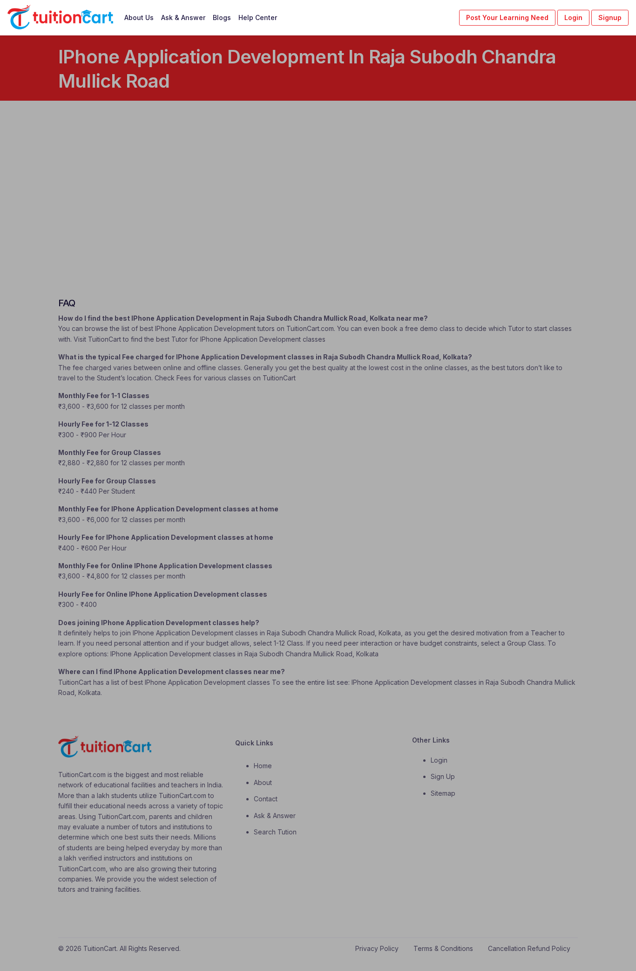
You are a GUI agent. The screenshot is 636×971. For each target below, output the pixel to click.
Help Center (257, 17)
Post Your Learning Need (507, 17)
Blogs (222, 17)
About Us (139, 17)
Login (573, 17)
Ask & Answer (183, 17)
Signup (610, 17)
